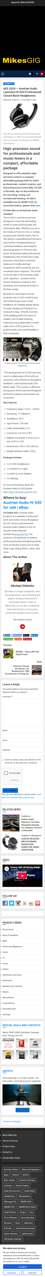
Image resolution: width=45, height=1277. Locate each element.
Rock (17, 1223)
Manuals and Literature (12, 986)
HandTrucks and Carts (12, 975)
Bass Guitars (9, 1180)
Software (6, 1014)
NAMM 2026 (9, 1207)
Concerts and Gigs (27, 1180)
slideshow (28, 1223)
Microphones (8, 997)
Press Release (10, 1217)
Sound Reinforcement (25, 1228)
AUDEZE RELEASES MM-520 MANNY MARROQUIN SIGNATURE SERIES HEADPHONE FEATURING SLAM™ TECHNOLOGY (30, 847)
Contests (8, 1185)
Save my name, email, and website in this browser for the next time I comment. (23, 761)
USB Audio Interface (13, 1239)
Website (6, 750)
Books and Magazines (12, 946)
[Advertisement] (22, 32)
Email (4, 740)
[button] (2, 74)
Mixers (5, 992)
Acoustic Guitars (11, 1169)
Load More (22, 1110)
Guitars (5, 969)
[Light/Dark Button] (31, 74)
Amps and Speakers (31, 1169)
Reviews (8, 1223)
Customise (11, 1273)
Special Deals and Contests (21, 1025)
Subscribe (42, 74)
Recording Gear (9, 1009)
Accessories (8, 929)
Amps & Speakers (10, 935)
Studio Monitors (11, 1233)
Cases (5, 952)
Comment (7, 696)
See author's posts (22, 619)
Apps (4, 941)
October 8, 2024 (29, 100)
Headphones (9, 84)
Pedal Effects (8, 1003)
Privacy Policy (8, 1146)
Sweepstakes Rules (11, 1158)
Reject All (32, 1273)
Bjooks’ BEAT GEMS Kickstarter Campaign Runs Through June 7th (20, 1034)
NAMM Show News (27, 1207)
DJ (3, 958)
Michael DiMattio (12, 100)
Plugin (22, 1212)
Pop (31, 1212)
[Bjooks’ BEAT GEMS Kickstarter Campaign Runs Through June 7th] (21, 1049)
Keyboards (7, 980)
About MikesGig (9, 1135)
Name (5, 730)
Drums (5, 963)
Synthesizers (27, 1233)
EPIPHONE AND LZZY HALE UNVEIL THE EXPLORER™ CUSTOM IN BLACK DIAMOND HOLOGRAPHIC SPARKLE (21, 1080)
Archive (15, 1175)
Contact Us (7, 1152)
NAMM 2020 (26, 1201)
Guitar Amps (29, 1191)
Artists (7, 1071)
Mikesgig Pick (36, 835)
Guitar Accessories (12, 1191)
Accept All (22, 1267)
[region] (22, 1261)
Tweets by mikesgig (11, 1121)
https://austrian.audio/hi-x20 (22, 492)
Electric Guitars (22, 1185)
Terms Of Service (10, 1141)
